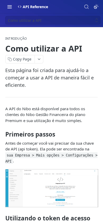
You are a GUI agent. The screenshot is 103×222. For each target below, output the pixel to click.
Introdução (16, 39)
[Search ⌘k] (86, 6)
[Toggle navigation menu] (9, 6)
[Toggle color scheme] (96, 6)
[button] (51, 188)
